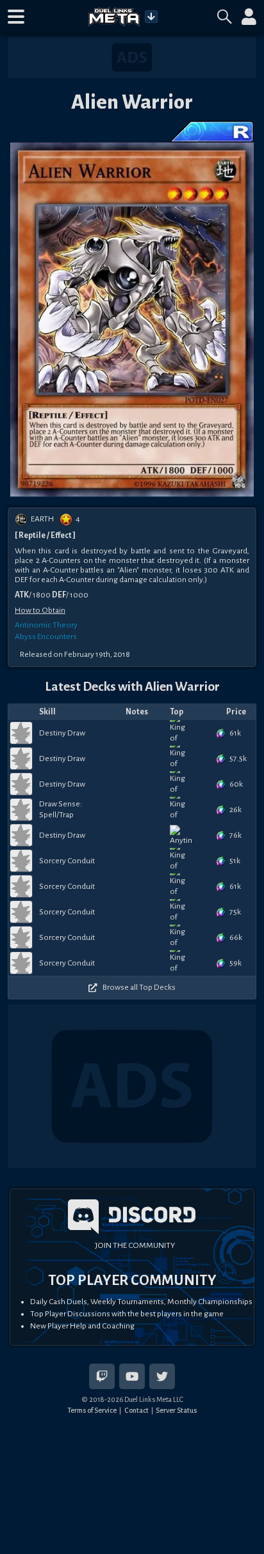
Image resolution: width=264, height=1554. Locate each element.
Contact (136, 1410)
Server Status (176, 1410)
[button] (16, 16)
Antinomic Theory (46, 624)
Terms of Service (92, 1410)
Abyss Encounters (46, 636)
